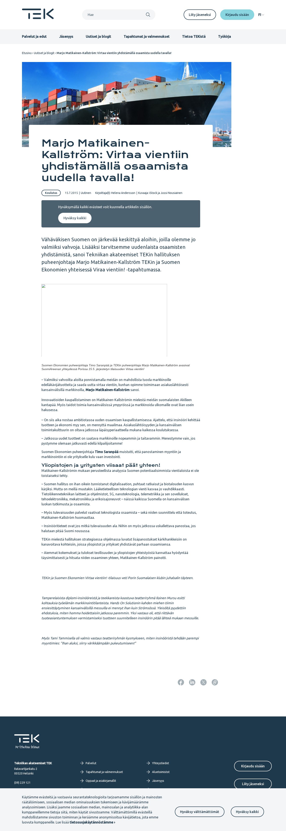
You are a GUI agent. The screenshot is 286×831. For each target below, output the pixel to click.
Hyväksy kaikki (247, 812)
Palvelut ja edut (34, 36)
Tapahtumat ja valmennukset (147, 36)
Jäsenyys (66, 36)
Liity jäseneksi (200, 15)
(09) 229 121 (22, 782)
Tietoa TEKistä (194, 36)
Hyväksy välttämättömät (199, 812)
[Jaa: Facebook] (181, 682)
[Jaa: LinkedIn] (192, 682)
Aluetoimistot (161, 772)
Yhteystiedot (160, 763)
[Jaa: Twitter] (203, 682)
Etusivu (27, 53)
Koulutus (51, 193)
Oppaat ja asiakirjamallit (101, 780)
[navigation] (261, 14)
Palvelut (91, 763)
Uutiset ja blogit (98, 36)
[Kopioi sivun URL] (215, 682)
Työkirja (224, 36)
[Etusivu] (38, 18)
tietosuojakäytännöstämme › (92, 822)
